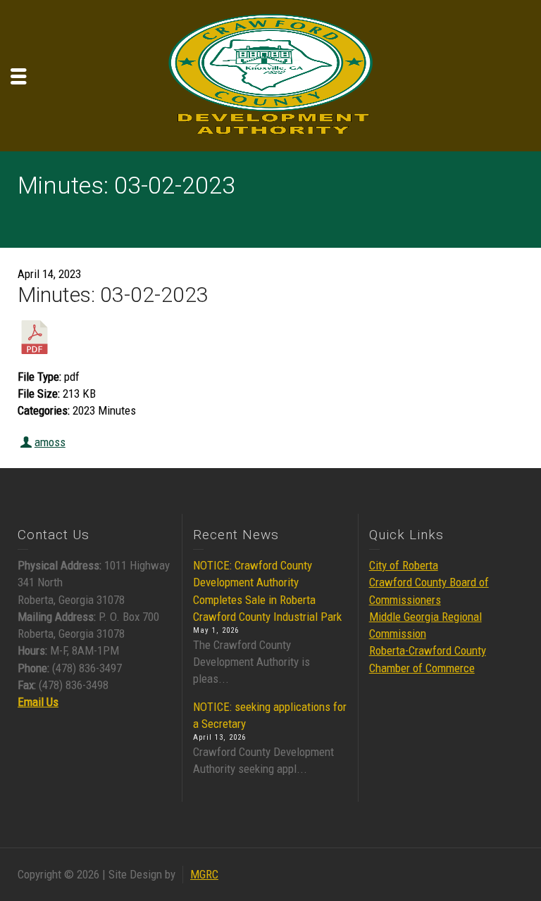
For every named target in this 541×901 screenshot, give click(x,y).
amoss (50, 442)
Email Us (38, 702)
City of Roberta (403, 565)
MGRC (204, 874)
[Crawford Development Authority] (270, 75)
